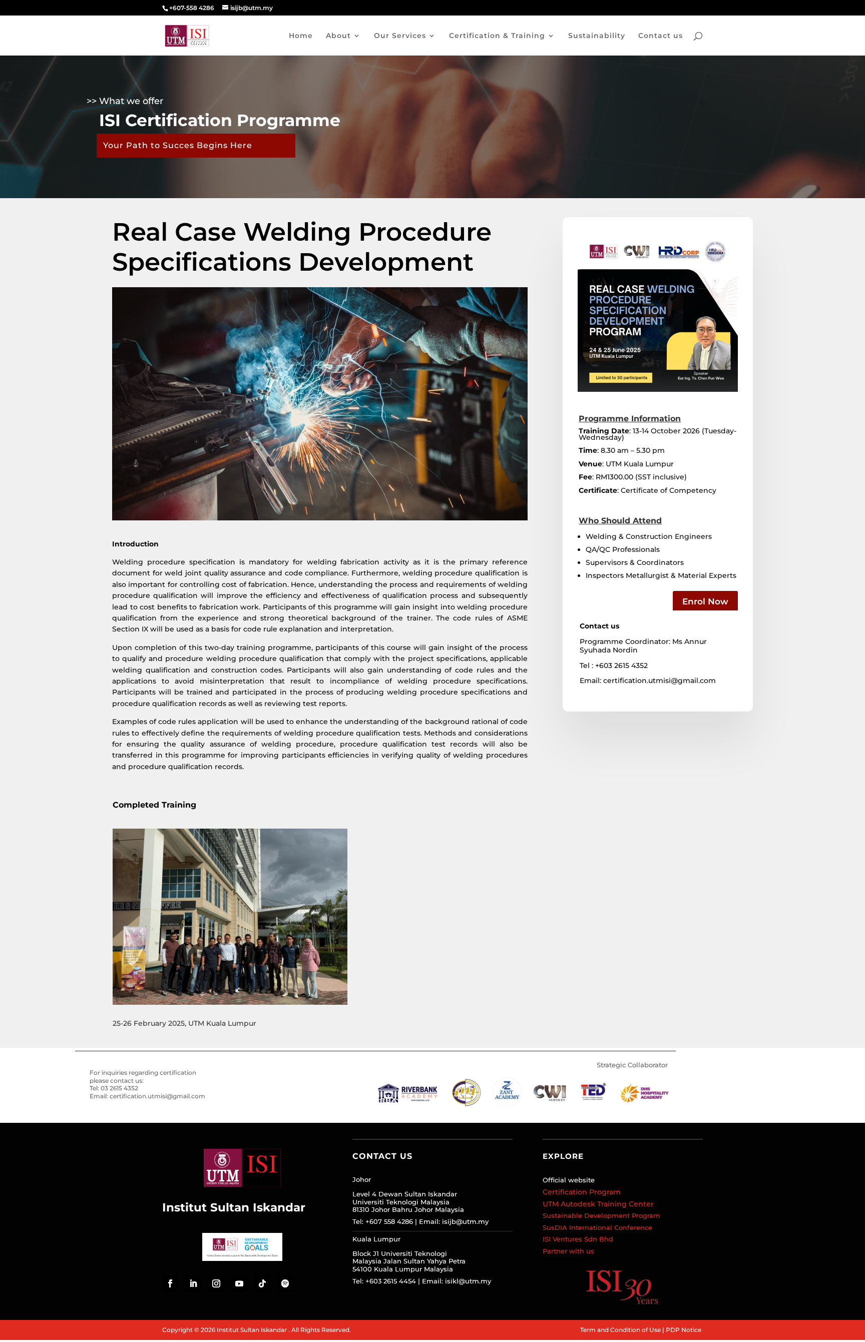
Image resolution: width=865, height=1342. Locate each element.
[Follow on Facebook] (170, 1283)
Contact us (660, 36)
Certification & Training (497, 36)
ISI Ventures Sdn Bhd (578, 1239)
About (338, 36)
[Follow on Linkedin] (193, 1283)
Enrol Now (705, 601)
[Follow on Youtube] (239, 1283)
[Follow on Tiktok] (262, 1283)
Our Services (400, 36)
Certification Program (582, 1191)
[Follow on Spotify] (285, 1283)
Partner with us (568, 1251)
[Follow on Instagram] (216, 1283)
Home (301, 36)
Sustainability (596, 36)
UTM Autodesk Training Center (598, 1203)
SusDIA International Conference (597, 1227)
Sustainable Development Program (601, 1215)
